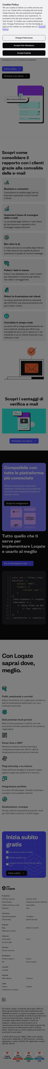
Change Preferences (24, 38)
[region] (24, 29)
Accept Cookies (24, 53)
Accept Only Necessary (24, 45)
